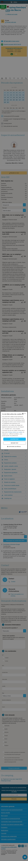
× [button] (24, 413)
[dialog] (14, 430)
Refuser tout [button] (14, 443)
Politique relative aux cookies (15, 432)
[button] (14, 446)
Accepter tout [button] (14, 439)
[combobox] (23, 414)
